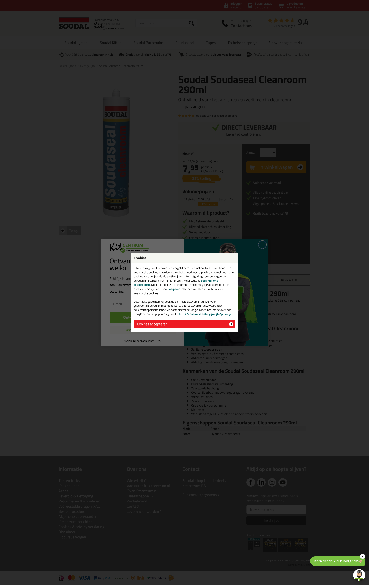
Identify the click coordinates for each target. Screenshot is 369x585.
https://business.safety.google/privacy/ (205, 314)
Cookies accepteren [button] (152, 323)
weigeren (174, 289)
